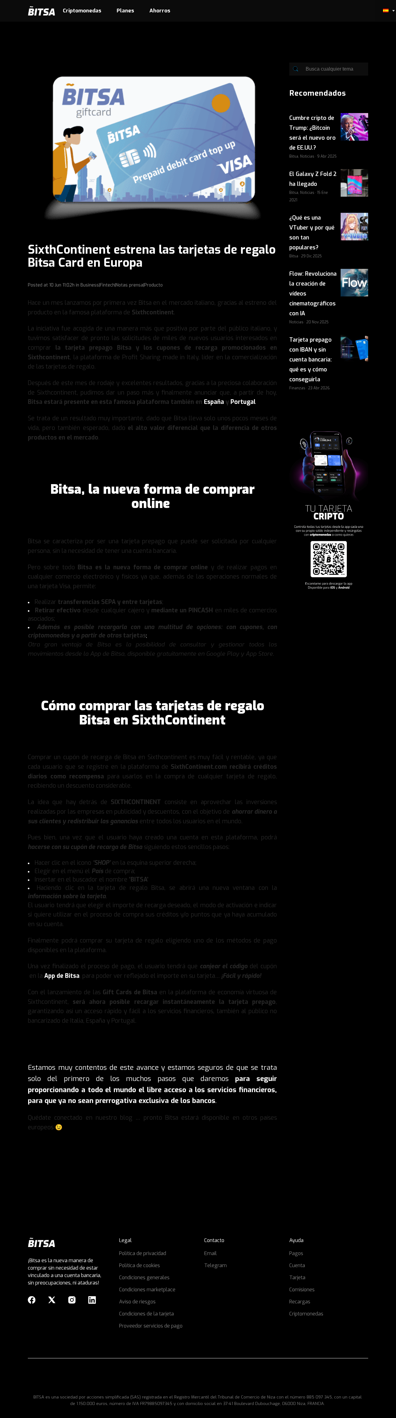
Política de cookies (139, 1265)
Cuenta (297, 1265)
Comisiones (302, 1289)
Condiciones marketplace (147, 1289)
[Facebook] (32, 1300)
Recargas (299, 1301)
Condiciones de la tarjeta (146, 1314)
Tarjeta (297, 1277)
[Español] (385, 11)
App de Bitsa (62, 976)
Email (210, 1253)
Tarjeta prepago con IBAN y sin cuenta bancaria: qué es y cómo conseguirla (310, 359)
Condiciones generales (144, 1277)
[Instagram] (72, 1300)
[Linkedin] (92, 1300)
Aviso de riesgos (137, 1301)
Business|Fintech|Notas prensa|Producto (121, 285)
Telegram (215, 1265)
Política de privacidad (142, 1253)
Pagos (296, 1253)
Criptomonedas (306, 1314)
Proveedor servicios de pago (151, 1326)
